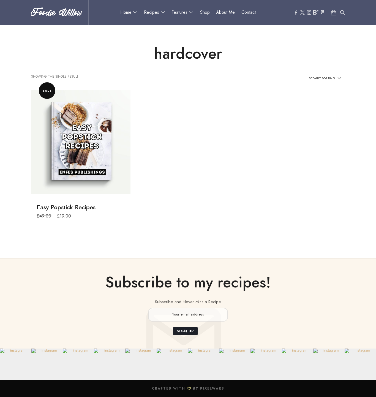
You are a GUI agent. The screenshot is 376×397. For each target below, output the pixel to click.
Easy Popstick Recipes (66, 207)
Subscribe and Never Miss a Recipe (188, 302)
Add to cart (81, 142)
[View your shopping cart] (333, 12)
